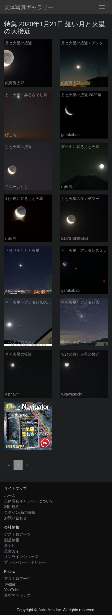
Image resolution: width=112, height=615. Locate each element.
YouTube (12, 589)
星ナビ (9, 545)
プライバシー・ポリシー (25, 562)
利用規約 (11, 506)
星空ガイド (13, 551)
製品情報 (11, 539)
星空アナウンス (17, 595)
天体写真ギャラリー (28, 7)
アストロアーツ (17, 534)
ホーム (9, 495)
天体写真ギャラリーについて (29, 501)
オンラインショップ (21, 556)
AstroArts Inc (49, 609)
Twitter (9, 584)
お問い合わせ (15, 517)
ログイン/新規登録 (20, 512)
